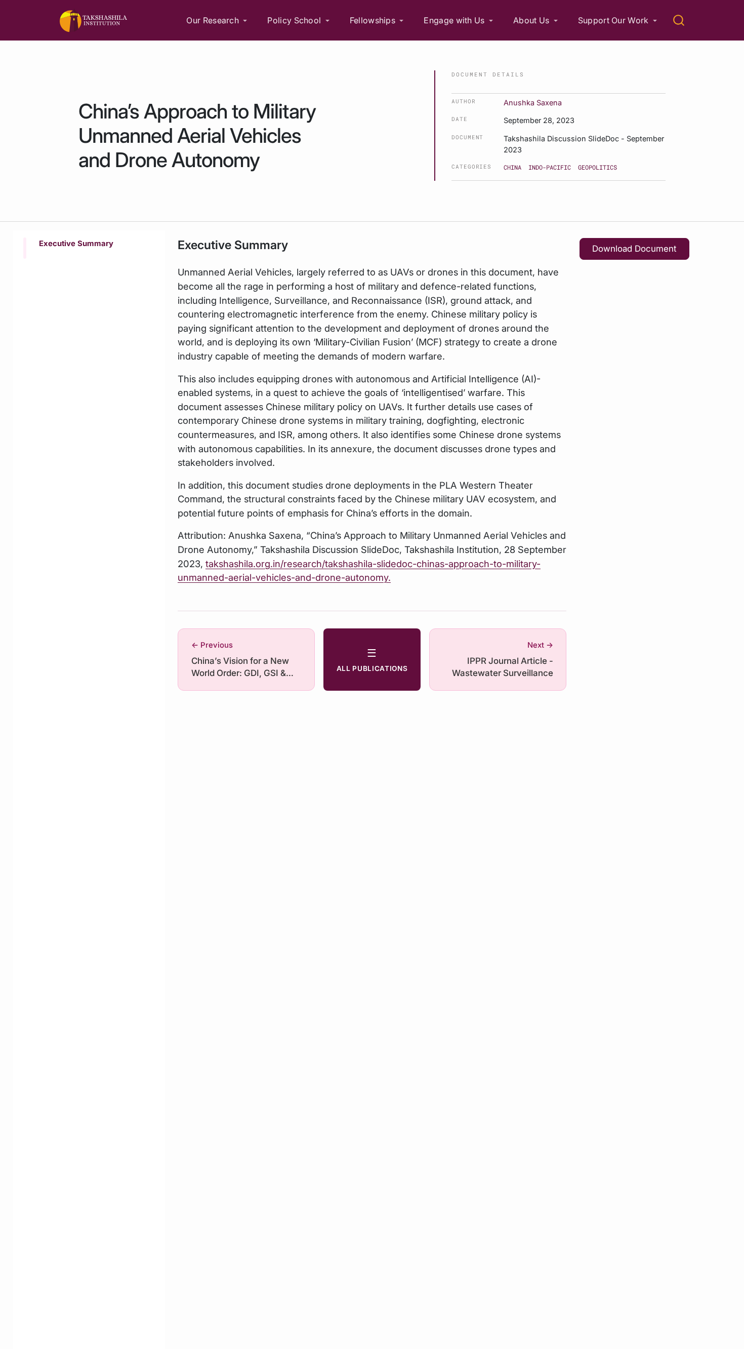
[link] (216, 20)
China (512, 167)
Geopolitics (597, 167)
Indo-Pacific (549, 167)
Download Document (634, 249)
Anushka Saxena (533, 102)
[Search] (678, 20)
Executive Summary (76, 243)
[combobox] (679, 20)
